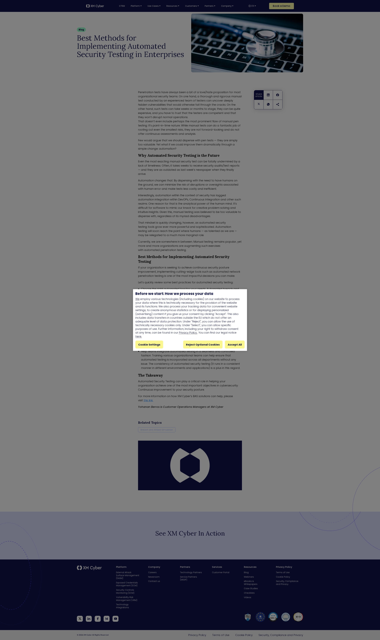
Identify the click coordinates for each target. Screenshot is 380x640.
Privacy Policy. (188, 332)
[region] (190, 320)
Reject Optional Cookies (203, 344)
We (137, 299)
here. (138, 336)
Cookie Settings (149, 344)
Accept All (235, 344)
